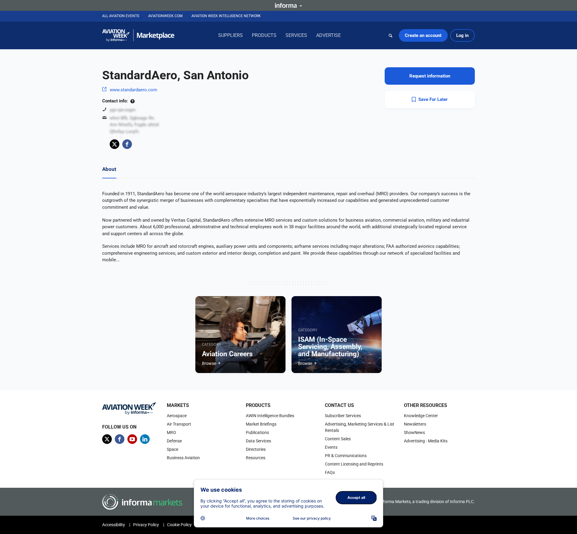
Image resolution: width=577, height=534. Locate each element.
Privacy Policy (146, 524)
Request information (429, 76)
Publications (257, 432)
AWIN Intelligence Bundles (270, 415)
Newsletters (415, 424)
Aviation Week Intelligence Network (226, 16)
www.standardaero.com (133, 90)
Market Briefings (261, 424)
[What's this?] (132, 101)
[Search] (391, 35)
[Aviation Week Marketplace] (138, 35)
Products (264, 35)
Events (331, 447)
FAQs (330, 472)
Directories (256, 449)
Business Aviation (183, 457)
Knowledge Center (421, 415)
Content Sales (338, 438)
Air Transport (179, 424)
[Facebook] (127, 144)
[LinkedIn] (145, 439)
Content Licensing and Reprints (354, 464)
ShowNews (414, 432)
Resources (255, 457)
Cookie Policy (179, 524)
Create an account (423, 35)
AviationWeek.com (165, 16)
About (109, 169)
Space (172, 449)
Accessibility (113, 524)
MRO (171, 432)
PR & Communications (346, 455)
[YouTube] (132, 439)
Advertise (328, 35)
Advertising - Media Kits (425, 440)
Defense (174, 440)
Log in (462, 35)
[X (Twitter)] (114, 144)
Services (296, 35)
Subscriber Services (343, 415)
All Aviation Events (120, 16)
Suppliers (230, 35)
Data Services (258, 440)
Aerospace (177, 415)
